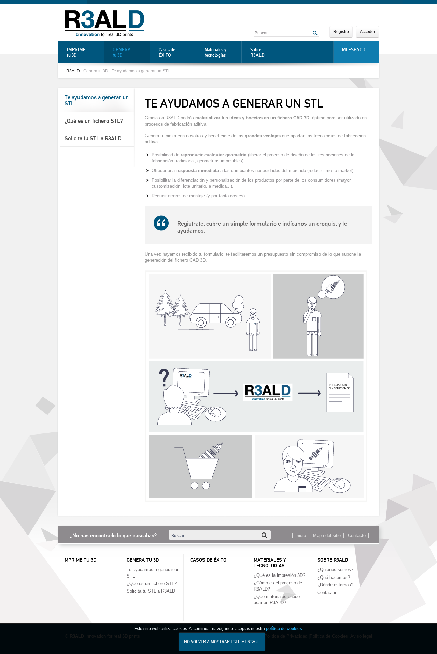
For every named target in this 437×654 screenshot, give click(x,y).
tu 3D (76, 52)
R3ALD (73, 71)
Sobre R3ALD (332, 560)
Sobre (257, 52)
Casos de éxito (208, 560)
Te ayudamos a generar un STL (141, 71)
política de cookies (284, 628)
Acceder (367, 31)
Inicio (300, 535)
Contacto (357, 535)
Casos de (167, 52)
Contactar (326, 592)
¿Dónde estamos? (335, 584)
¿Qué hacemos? (333, 577)
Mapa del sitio (327, 535)
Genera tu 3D (95, 71)
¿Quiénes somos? (335, 569)
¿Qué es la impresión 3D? (279, 575)
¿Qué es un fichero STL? (94, 120)
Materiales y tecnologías (215, 52)
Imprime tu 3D (79, 560)
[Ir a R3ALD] (104, 24)
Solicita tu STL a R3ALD (93, 138)
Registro (341, 31)
